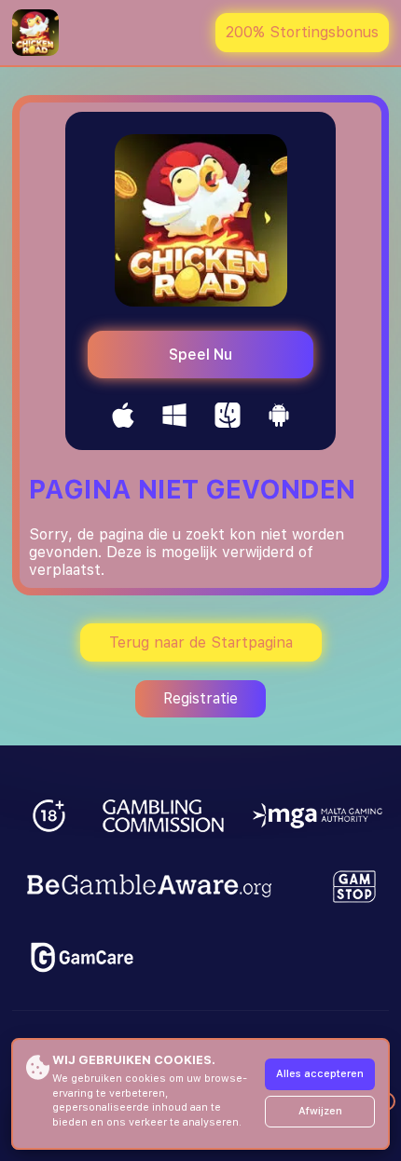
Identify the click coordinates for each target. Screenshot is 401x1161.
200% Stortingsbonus (302, 32)
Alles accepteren (320, 1074)
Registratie (200, 698)
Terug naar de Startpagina (201, 642)
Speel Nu (200, 354)
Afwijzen (320, 1111)
